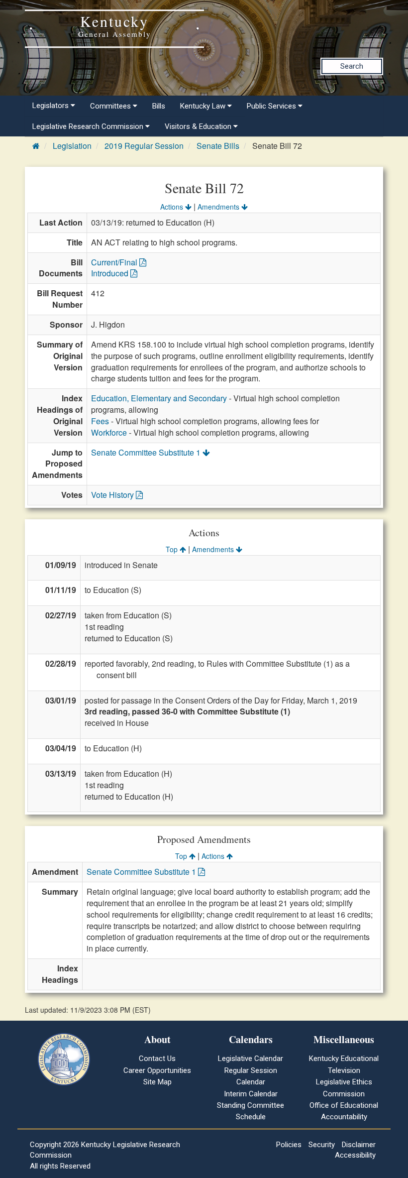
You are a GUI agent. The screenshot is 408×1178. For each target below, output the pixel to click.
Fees (100, 421)
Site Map (157, 1081)
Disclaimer (359, 1144)
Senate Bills (218, 145)
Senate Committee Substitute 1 (147, 452)
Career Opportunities (157, 1070)
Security (321, 1144)
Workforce (109, 432)
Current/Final (115, 262)
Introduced (110, 273)
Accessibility (355, 1155)
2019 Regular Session (144, 145)
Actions (172, 207)
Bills (158, 106)
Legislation (72, 145)
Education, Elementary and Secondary (159, 398)
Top (173, 549)
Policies (289, 1144)
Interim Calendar (251, 1093)
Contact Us (157, 1058)
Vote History (113, 494)
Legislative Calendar (250, 1058)
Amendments (219, 207)
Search (351, 66)
